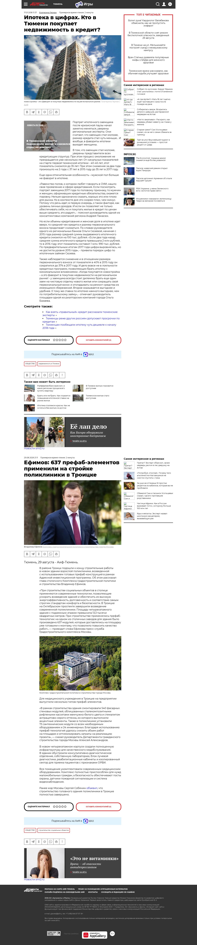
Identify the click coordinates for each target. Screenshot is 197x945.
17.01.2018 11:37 (30, 12)
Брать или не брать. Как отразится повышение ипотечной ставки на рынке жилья (53, 398)
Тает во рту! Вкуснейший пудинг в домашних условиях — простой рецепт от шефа (153, 142)
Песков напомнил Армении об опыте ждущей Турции (154, 179)
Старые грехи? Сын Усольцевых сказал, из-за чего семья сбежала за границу (154, 132)
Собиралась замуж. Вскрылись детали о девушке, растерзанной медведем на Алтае (153, 111)
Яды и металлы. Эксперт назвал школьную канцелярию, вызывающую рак (152, 516)
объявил (91, 788)
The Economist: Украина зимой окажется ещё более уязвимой (151, 159)
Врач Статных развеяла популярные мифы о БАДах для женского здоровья (148, 60)
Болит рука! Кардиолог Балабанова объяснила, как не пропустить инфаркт (148, 23)
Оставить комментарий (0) (98, 340)
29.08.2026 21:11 (31, 457)
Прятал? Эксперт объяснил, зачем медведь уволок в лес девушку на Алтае (153, 465)
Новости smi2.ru (34, 448)
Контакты (93, 892)
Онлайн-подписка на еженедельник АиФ (65, 892)
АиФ (26, 105)
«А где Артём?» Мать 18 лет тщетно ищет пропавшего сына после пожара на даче (153, 101)
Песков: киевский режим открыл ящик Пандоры (152, 169)
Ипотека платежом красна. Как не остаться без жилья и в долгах (53, 406)
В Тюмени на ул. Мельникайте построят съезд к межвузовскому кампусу (148, 48)
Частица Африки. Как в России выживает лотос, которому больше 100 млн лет (154, 505)
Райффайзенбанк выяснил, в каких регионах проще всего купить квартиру (51, 388)
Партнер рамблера (71, 934)
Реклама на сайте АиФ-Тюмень (60, 889)
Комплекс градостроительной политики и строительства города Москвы (78, 547)
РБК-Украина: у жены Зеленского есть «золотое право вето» (152, 190)
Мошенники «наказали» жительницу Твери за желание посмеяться (153, 200)
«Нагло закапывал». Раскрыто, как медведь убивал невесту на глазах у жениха (154, 122)
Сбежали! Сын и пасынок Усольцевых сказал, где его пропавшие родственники (155, 495)
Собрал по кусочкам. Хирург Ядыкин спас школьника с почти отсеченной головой (155, 91)
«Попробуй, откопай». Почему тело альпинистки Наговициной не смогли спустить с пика (154, 475)
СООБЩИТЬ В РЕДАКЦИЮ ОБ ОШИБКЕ (118, 892)
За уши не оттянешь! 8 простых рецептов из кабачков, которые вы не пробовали (155, 485)
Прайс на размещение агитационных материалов (103, 889)
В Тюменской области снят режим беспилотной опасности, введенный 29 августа (148, 35)
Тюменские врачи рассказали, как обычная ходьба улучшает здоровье (148, 72)
